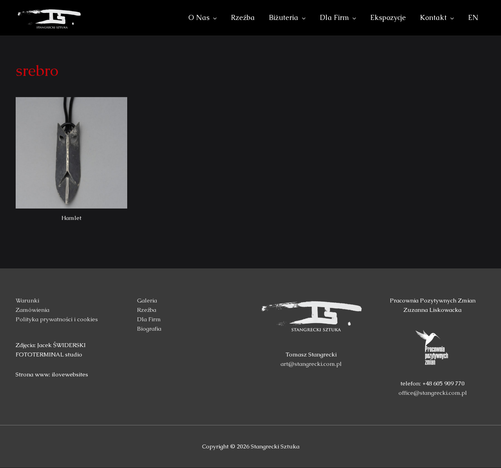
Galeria (147, 300)
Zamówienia (32, 309)
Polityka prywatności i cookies (57, 319)
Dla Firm (149, 319)
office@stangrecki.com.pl (432, 392)
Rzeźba (146, 309)
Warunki (27, 300)
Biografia (149, 328)
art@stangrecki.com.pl (311, 363)
